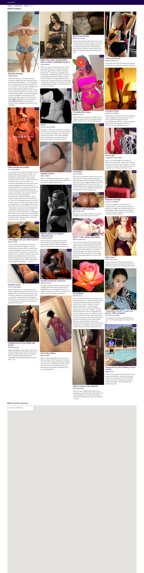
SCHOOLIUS (11, 2)
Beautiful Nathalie (15, 74)
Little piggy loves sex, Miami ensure (23, 240)
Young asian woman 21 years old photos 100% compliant (119, 312)
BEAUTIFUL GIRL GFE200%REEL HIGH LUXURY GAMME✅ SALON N (55, 61)
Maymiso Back (14, 285)
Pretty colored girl (113, 58)
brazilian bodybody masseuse (53, 281)
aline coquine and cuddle (18, 167)
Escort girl (110, 155)
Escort (43, 125)
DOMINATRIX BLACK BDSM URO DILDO (21, 344)
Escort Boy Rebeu (48, 353)
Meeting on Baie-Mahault (83, 209)
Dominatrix (77, 172)
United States (18, 6)
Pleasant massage (113, 199)
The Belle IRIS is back (82, 112)
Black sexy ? (111, 257)
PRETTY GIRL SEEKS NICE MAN (86, 237)
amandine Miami (112, 111)
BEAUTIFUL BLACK (81, 36)
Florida (26, 6)
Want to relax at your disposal (85, 386)
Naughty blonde (47, 174)
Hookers (10, 6)
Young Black (78, 293)
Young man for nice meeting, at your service (121, 368)
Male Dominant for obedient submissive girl (52, 235)
